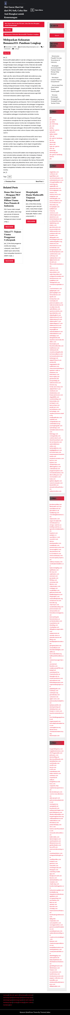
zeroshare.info (54, 582)
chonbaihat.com (54, 627)
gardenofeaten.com (55, 845)
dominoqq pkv (54, 152)
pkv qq (52, 140)
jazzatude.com (54, 578)
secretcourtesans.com (56, 178)
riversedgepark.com (56, 190)
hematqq (21, 1002)
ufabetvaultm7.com (55, 321)
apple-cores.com (55, 699)
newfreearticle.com (55, 841)
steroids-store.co (55, 635)
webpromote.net (54, 633)
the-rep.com (53, 572)
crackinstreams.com (56, 288)
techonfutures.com (55, 409)
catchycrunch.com (55, 194)
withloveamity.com (55, 231)
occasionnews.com (55, 972)
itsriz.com (52, 783)
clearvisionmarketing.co (57, 368)
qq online (52, 122)
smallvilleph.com (55, 590)
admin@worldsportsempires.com (29, 47)
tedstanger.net (54, 358)
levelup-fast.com (54, 299)
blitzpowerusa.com (55, 843)
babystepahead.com (56, 959)
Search (54, 26)
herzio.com (53, 767)
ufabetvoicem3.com (55, 325)
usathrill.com (53, 419)
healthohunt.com (54, 348)
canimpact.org (54, 692)
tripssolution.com (55, 272)
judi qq (51, 128)
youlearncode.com (55, 233)
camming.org (53, 184)
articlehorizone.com (55, 278)
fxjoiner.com (53, 462)
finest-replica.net (54, 376)
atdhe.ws (52, 652)
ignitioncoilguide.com (56, 481)
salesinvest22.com (55, 382)
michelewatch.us (55, 523)
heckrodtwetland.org (56, 654)
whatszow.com (54, 243)
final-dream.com (54, 374)
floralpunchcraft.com (56, 875)
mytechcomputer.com (56, 483)
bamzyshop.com (55, 405)
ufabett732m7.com (55, 389)
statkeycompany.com (56, 561)
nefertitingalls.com (55, 198)
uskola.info (53, 362)
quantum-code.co (55, 370)
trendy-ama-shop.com (56, 387)
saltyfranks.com (54, 574)
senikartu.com (54, 775)
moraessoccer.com (55, 600)
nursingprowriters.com (56, 925)
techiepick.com (54, 403)
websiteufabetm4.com (56, 331)
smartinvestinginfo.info (56, 352)
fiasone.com (53, 878)
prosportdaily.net (54, 380)
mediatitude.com (54, 545)
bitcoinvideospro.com (56, 792)
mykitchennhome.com (56, 678)
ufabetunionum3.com (56, 317)
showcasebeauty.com (56, 555)
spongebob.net (54, 806)
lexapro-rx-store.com (56, 711)
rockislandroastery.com (57, 472)
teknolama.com (54, 822)
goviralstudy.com (55, 694)
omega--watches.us (55, 525)
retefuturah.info (54, 350)
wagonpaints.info (55, 364)
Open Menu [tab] (39, 10)
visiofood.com (54, 391)
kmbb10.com (53, 861)
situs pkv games (14, 995)
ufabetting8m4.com (55, 315)
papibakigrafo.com (55, 688)
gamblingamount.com (56, 966)
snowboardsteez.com (56, 853)
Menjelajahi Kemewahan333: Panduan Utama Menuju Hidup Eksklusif (56, 70)
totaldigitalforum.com (56, 450)
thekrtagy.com (54, 434)
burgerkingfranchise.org (57, 816)
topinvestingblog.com (56, 568)
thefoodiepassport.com (56, 682)
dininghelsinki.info (55, 337)
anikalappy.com (54, 335)
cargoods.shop (54, 785)
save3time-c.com (55, 537)
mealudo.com (54, 882)
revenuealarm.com (55, 477)
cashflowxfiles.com (55, 859)
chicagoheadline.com (56, 182)
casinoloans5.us (54, 672)
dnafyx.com (53, 225)
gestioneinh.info (54, 378)
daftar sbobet (53, 134)
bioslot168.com (54, 485)
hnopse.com (53, 970)
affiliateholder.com (55, 986)
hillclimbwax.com (55, 968)
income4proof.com (55, 202)
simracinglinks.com (55, 549)
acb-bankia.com (54, 900)
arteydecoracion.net (55, 637)
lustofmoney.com (55, 974)
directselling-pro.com (56, 475)
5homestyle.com (55, 735)
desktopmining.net (55, 707)
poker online (28, 1002)
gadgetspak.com (55, 290)
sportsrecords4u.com (56, 311)
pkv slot (52, 126)
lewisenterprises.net (55, 219)
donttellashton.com (55, 761)
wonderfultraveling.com (56, 606)
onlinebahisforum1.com (56, 180)
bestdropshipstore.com (56, 251)
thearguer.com (54, 869)
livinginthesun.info (55, 781)
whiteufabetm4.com (55, 333)
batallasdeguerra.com (56, 594)
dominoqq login (7, 997)
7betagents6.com (55, 282)
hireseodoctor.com (55, 294)
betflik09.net (53, 209)
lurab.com (53, 479)
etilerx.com (53, 341)
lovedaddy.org (54, 892)
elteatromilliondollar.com (57, 814)
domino (52, 156)
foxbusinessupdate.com (57, 890)
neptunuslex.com (55, 518)
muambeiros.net (54, 623)
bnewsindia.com (54, 401)
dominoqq (52, 142)
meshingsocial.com (55, 867)
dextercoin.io (53, 729)
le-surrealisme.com (55, 553)
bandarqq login (7, 1002)
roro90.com (53, 765)
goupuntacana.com (55, 188)
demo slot (52, 144)
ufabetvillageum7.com (56, 323)
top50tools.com (54, 570)
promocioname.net (55, 608)
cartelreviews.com (55, 254)
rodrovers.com (54, 270)
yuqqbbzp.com (54, 280)
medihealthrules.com (56, 417)
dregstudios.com (55, 596)
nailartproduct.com (55, 258)
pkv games (53, 119)
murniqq (15, 1002)
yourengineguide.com (56, 425)
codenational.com (55, 468)
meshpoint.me (54, 804)
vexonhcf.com (54, 539)
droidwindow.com (55, 393)
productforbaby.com (55, 824)
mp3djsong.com (54, 512)
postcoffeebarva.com (56, 812)
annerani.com (54, 576)
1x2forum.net (53, 174)
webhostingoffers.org (56, 241)
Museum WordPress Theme (29, 1012)
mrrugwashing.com (55, 898)
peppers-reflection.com (56, 978)
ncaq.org (52, 211)
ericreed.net (53, 664)
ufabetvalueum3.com (56, 319)
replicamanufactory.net (56, 305)
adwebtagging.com (55, 955)
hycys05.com (54, 847)
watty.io (52, 779)
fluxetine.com (54, 666)
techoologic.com (54, 411)
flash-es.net (53, 902)
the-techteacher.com (56, 442)
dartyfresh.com (54, 217)
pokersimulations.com (56, 303)
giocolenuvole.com (55, 227)
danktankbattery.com (56, 880)
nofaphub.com (54, 196)
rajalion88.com (54, 186)
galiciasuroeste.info (55, 592)
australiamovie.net (55, 508)
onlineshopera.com (55, 215)
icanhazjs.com (54, 690)
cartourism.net (54, 697)
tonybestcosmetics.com (57, 458)
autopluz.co (53, 535)
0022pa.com (53, 580)
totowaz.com (53, 941)
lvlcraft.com (53, 262)
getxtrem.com (54, 863)
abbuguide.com (54, 237)
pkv (51, 117)
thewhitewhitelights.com (57, 649)
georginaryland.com (55, 645)
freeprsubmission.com (56, 395)
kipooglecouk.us (54, 676)
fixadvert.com (54, 533)
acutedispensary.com (56, 931)
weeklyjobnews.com (56, 949)
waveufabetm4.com (55, 327)
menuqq (5, 995)
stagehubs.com (54, 172)
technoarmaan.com (55, 452)
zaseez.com (53, 192)
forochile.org (53, 602)
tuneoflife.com (54, 980)
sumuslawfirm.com (55, 923)
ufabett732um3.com (55, 360)
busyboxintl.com (54, 808)
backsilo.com (54, 906)
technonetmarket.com (56, 356)
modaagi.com (54, 588)
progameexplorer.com (56, 470)
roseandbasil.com (55, 647)
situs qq (52, 136)
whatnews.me (54, 372)
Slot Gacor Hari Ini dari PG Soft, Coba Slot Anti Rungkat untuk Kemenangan (22, 24)
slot (9, 176)
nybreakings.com (55, 427)
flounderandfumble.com (57, 346)
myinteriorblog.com (55, 399)
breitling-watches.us (55, 527)
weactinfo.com (54, 865)
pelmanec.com (54, 755)
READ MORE (10, 227)
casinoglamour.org (55, 727)
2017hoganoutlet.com (56, 753)
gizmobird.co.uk (54, 510)
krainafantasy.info (55, 771)
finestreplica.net (54, 344)
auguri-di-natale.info (55, 521)
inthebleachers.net (55, 709)
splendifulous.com (55, 309)
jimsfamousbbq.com (56, 504)
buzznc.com (53, 460)
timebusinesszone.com (56, 976)
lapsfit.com (53, 296)
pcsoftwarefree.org (55, 221)
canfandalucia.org (55, 423)
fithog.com (53, 639)
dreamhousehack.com (56, 440)
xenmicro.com (54, 213)
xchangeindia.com (55, 436)
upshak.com (53, 904)
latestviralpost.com (55, 839)
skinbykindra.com (55, 464)
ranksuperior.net (54, 957)
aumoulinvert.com (55, 680)
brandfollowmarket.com (57, 947)
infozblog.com (54, 625)
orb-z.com (53, 826)
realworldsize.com (55, 820)
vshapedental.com (55, 421)
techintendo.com (54, 247)
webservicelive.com (55, 491)
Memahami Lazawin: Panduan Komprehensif (56, 79)
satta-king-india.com (56, 274)
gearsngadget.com (55, 292)
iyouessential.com (55, 229)
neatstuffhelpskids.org (56, 598)
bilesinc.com (53, 584)
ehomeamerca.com (55, 245)
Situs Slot (8, 30)
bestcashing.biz (54, 617)
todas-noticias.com (55, 773)
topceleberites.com (55, 313)
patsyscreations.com (56, 200)
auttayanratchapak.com (57, 810)
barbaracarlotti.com (55, 705)
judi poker (52, 132)
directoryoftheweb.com (56, 759)
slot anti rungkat (28, 1000)
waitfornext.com (54, 366)
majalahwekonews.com (57, 751)
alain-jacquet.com (55, 798)
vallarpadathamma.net (56, 818)
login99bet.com (54, 176)
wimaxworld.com (55, 611)
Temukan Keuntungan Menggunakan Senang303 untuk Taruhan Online (56, 99)
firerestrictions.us (55, 619)
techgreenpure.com (55, 249)
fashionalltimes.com (55, 448)
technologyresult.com (56, 239)
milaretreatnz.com (55, 586)
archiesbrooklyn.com (56, 621)
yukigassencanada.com (57, 276)
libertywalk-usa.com (56, 506)
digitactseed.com (55, 260)
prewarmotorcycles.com (57, 547)
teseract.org (53, 385)
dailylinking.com (54, 223)
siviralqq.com (54, 908)
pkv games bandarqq (56, 138)
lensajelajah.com (55, 206)
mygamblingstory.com (56, 749)
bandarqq (23, 995)
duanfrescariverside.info (57, 339)
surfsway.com (54, 256)
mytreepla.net (54, 301)
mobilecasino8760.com (56, 668)
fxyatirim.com (54, 235)
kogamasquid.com (55, 721)
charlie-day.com (54, 884)
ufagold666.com (54, 397)
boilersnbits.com (54, 837)
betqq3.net (53, 670)
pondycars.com (54, 407)
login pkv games (54, 130)
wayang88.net (54, 329)
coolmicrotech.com (55, 438)
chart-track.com (54, 604)
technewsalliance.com (56, 354)
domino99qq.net (54, 757)
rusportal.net (53, 777)
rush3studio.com (55, 763)
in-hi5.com (53, 769)
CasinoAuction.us (55, 674)
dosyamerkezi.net (55, 551)
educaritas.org (54, 204)
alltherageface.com (55, 466)
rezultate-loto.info (55, 307)
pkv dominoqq (54, 124)
